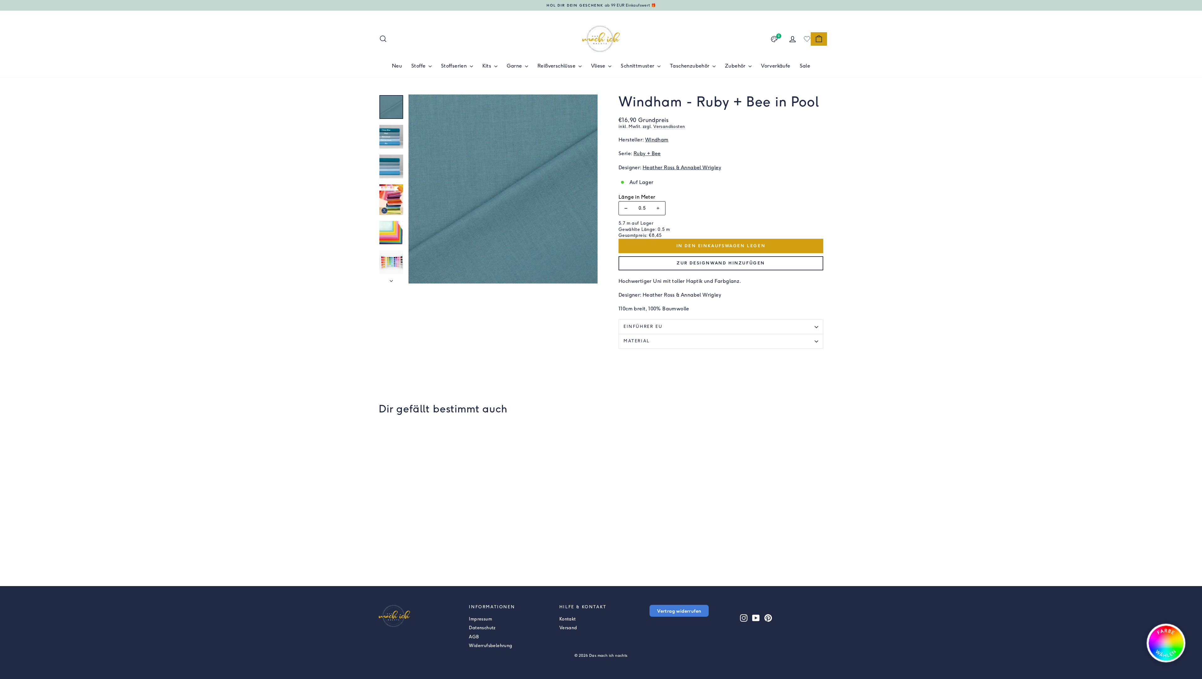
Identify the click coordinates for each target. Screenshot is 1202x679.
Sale (805, 66)
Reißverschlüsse (557, 66)
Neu (397, 66)
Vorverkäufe (775, 66)
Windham (657, 140)
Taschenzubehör (690, 66)
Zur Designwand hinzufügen (721, 263)
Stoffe (419, 66)
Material (637, 341)
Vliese (599, 66)
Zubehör (736, 66)
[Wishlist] (807, 39)
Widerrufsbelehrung (490, 645)
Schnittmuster (638, 66)
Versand (568, 627)
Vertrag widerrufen (679, 611)
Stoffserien (454, 66)
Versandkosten (669, 126)
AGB (474, 637)
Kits (487, 66)
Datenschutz (482, 627)
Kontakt (567, 619)
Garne (515, 66)
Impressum (480, 619)
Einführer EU (643, 326)
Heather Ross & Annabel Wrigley (682, 168)
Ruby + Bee (647, 153)
